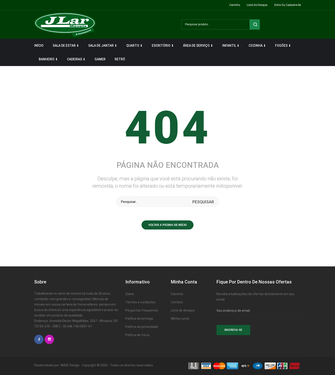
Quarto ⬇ (134, 45)
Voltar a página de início (167, 225)
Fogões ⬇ (283, 45)
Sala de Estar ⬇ (66, 45)
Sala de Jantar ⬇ (102, 45)
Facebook (39, 339)
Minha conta (180, 318)
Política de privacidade (141, 327)
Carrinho (234, 5)
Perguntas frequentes (141, 310)
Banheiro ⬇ (48, 59)
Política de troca (137, 335)
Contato (177, 302)
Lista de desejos (257, 5)
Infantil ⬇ (231, 45)
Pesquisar (255, 24)
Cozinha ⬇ (257, 45)
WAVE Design (70, 365)
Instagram (49, 339)
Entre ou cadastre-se (287, 5)
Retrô (120, 59)
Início (39, 45)
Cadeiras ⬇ (76, 59)
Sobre (129, 294)
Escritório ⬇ (163, 45)
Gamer (100, 59)
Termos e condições (140, 302)
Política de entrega (139, 318)
